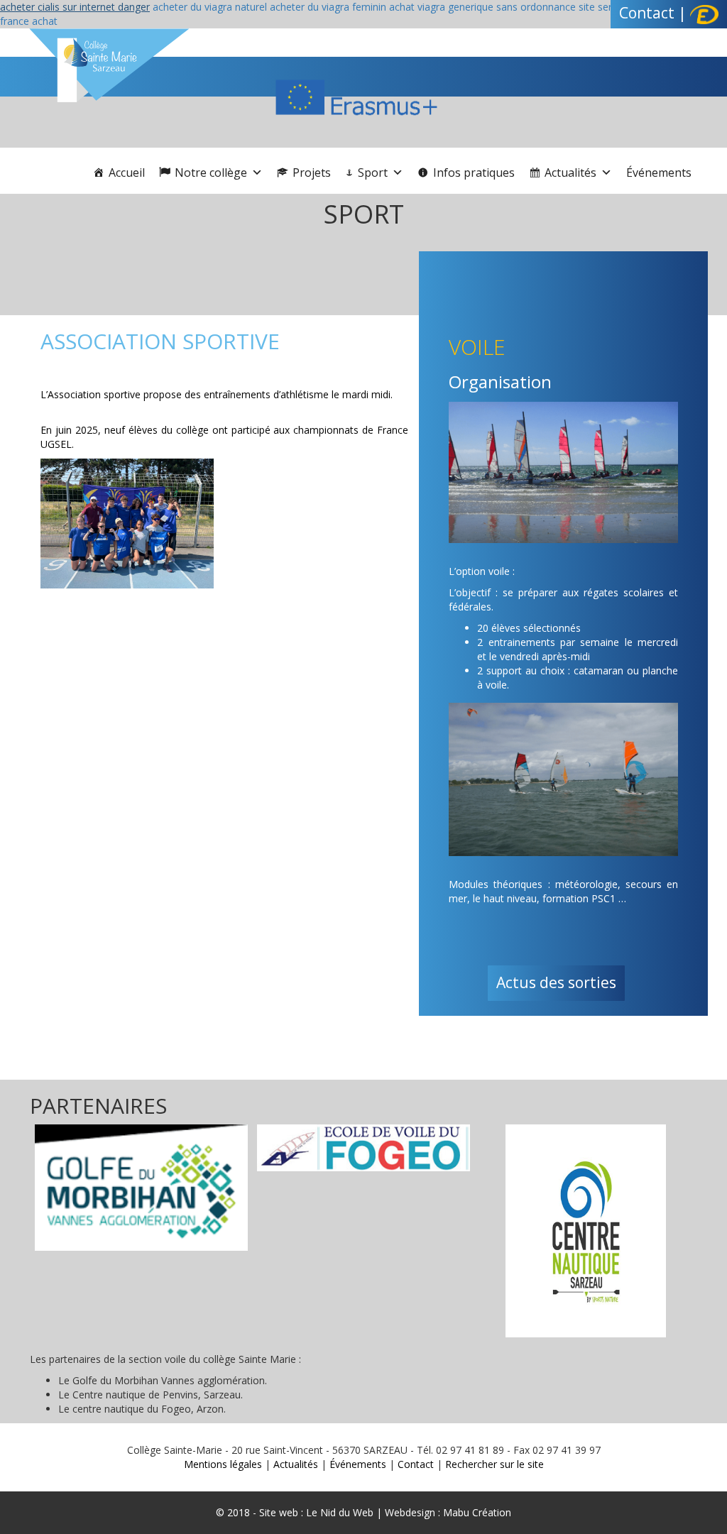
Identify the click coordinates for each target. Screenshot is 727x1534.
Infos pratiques (474, 172)
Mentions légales (223, 1464)
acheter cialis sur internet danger (75, 6)
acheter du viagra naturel (210, 6)
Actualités (570, 172)
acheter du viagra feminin (328, 6)
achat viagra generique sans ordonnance (482, 6)
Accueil (127, 172)
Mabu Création (475, 1512)
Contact (646, 13)
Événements (659, 172)
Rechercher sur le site (494, 1464)
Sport (373, 172)
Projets (312, 172)
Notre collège (211, 172)
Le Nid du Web (339, 1512)
